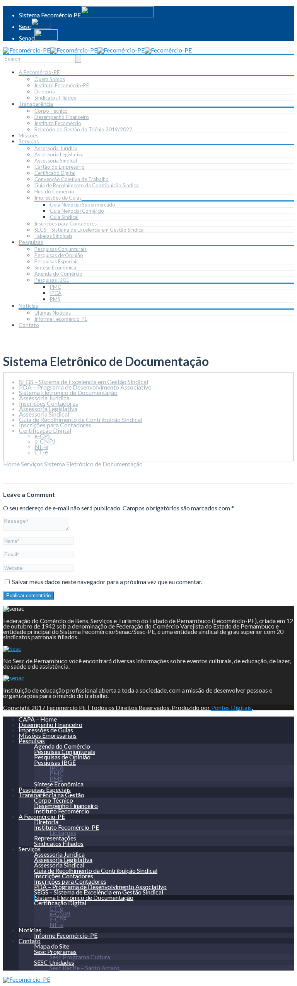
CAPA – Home (38, 719)
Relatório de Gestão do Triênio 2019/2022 (83, 129)
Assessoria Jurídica (55, 148)
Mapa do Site (51, 946)
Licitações (63, 832)
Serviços (29, 141)
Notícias (28, 305)
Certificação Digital (45, 430)
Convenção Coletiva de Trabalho (71, 179)
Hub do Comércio (54, 191)
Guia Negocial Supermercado (82, 205)
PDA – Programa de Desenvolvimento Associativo (85, 387)
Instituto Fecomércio (57, 123)
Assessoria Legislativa (59, 154)
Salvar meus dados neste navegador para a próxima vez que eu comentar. (107, 581)
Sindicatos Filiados (55, 98)
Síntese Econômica (55, 267)
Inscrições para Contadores (65, 223)
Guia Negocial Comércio (77, 211)
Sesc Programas (55, 951)
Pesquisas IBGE (51, 280)
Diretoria (44, 91)
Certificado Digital (54, 173)
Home (11, 464)
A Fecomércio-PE (39, 72)
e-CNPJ (44, 441)
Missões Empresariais (48, 735)
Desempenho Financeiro (61, 117)
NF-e (41, 446)
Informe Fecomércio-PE (60, 319)
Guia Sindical (64, 217)
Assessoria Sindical (55, 161)
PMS (55, 299)
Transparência (36, 103)
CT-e (41, 452)
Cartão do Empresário (59, 167)
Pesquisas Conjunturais (60, 249)
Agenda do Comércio (58, 274)
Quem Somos (49, 79)
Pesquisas (31, 242)
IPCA (55, 293)
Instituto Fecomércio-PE (61, 85)
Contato (29, 325)
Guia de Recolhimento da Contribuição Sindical (87, 185)
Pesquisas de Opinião (58, 255)
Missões (29, 135)
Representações (55, 838)
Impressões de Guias (58, 198)
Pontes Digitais (231, 707)
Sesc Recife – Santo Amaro (84, 967)
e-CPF (42, 435)
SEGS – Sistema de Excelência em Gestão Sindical (89, 230)
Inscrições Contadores (48, 403)
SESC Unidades (54, 962)
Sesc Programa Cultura (80, 957)
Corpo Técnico (51, 111)
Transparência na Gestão (51, 794)
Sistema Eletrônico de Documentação (68, 392)
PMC (55, 287)
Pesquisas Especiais (56, 261)
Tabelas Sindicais (53, 236)
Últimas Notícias (52, 313)
